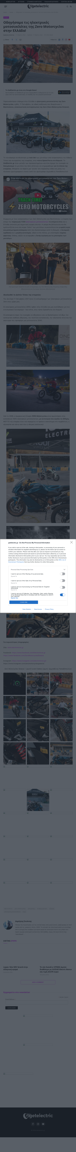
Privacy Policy (49, 609)
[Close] (72, 543)
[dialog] (38, 576)
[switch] (62, 574)
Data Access (38, 609)
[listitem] (38, 569)
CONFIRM (23, 602)
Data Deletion (27, 609)
